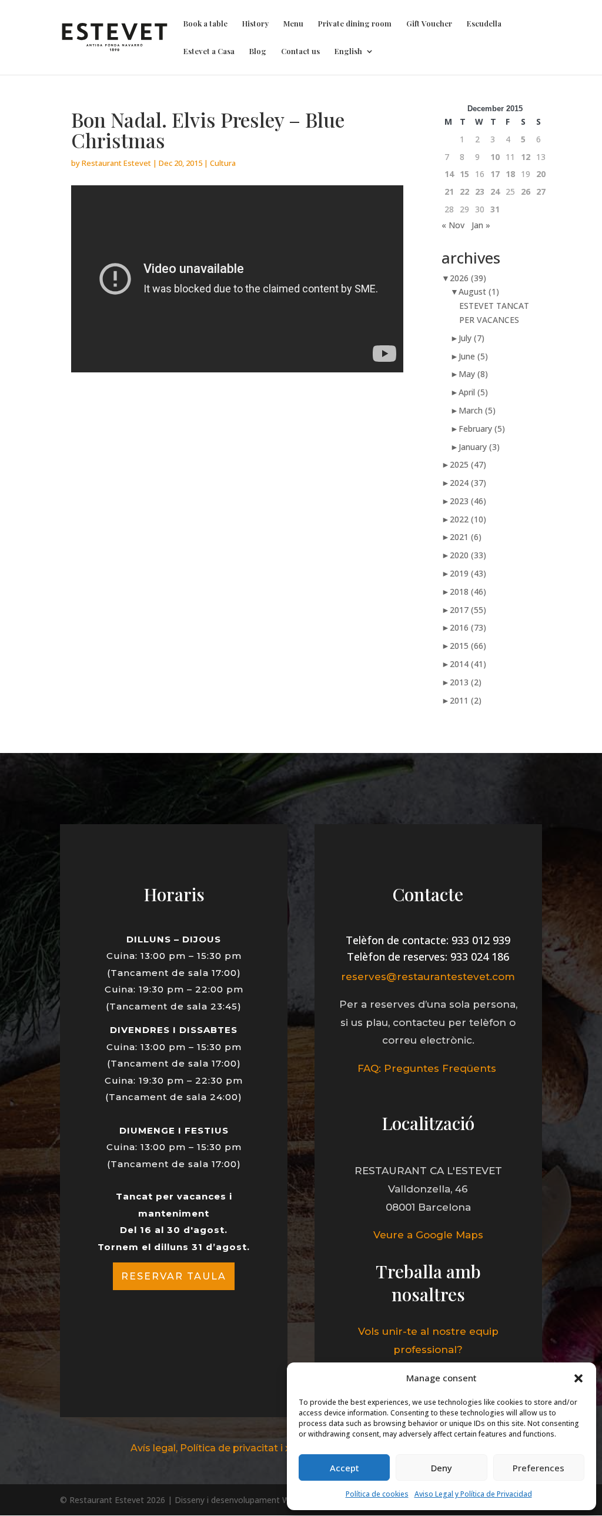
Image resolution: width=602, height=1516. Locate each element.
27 (541, 191)
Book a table (205, 23)
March (477, 410)
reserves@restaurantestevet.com (428, 976)
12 (525, 156)
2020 (468, 555)
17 (495, 173)
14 (449, 173)
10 (495, 156)
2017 (468, 609)
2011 (465, 700)
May (473, 373)
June (473, 356)
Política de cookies (377, 1494)
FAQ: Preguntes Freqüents (428, 1068)
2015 (468, 645)
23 (479, 191)
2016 (468, 627)
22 (464, 191)
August (479, 291)
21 (449, 191)
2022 (468, 519)
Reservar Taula (173, 1276)
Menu (293, 23)
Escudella (484, 23)
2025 (468, 464)
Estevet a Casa (209, 51)
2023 (468, 501)
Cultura (223, 163)
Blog (257, 51)
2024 (468, 482)
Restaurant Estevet (116, 163)
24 (495, 191)
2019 (468, 573)
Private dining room (355, 23)
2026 (468, 278)
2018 (468, 591)
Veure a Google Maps (428, 1235)
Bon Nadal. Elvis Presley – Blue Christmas (208, 130)
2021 (465, 536)
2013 (465, 682)
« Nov (453, 225)
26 (525, 191)
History (255, 23)
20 (541, 173)
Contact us (300, 51)
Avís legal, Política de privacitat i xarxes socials (241, 1448)
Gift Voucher (429, 23)
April (473, 392)
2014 (468, 663)
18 (510, 173)
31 (495, 209)
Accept (344, 1468)
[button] (578, 1378)
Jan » (480, 225)
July (471, 338)
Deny (441, 1468)
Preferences (538, 1468)
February (482, 428)
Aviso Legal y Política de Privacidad (473, 1494)
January (479, 446)
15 (464, 173)
